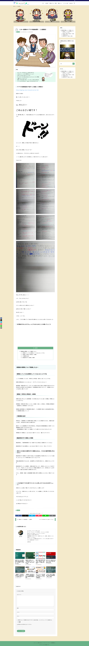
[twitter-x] (30, 542)
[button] (18, 515)
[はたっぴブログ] (21, 3)
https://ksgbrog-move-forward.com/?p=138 (27, 90)
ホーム (35, 642)
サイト (18, 616)
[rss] (74, 0)
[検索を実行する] (74, 64)
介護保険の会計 (26, 356)
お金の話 (18, 31)
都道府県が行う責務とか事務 (29, 357)
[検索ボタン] (74, 3)
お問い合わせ (40, 642)
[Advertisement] (35, 336)
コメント (19, 594)
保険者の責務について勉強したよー (29, 351)
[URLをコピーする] (52, 515)
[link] (28, 542)
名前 (17, 608)
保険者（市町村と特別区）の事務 (29, 354)
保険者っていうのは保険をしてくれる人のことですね (33, 353)
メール (18, 612)
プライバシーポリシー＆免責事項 (49, 642)
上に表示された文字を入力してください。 (24, 624)
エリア (20, 536)
